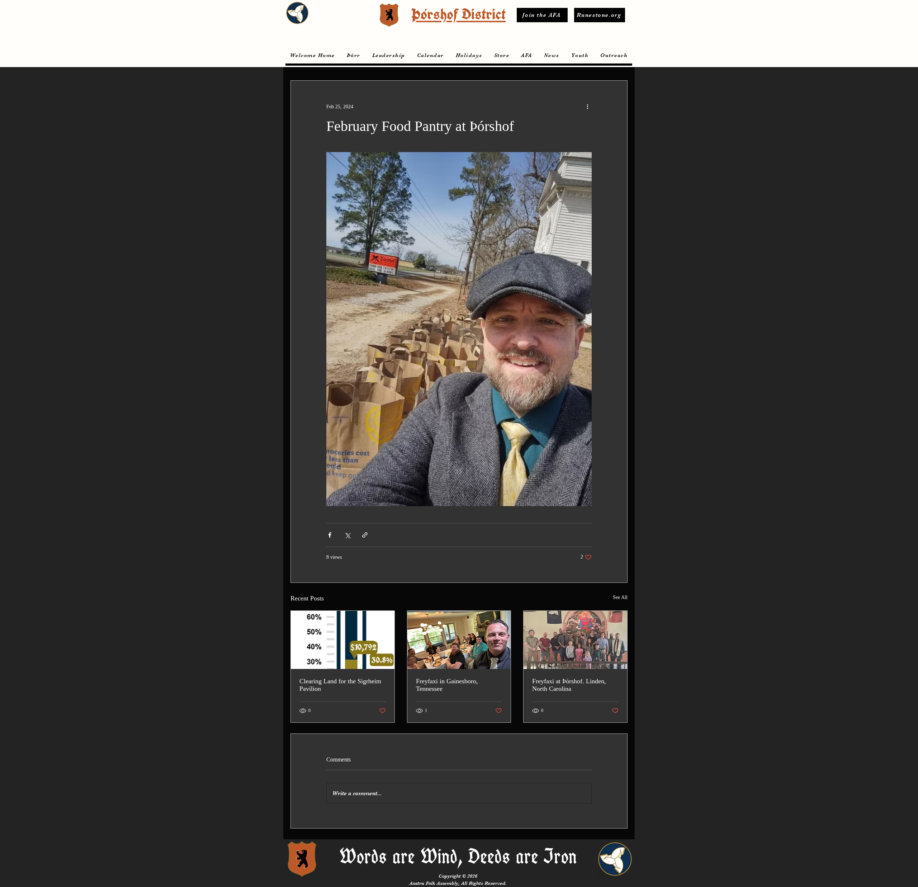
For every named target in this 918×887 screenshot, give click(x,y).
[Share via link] (364, 535)
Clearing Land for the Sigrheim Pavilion (340, 685)
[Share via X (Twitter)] (347, 535)
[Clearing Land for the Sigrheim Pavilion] (342, 640)
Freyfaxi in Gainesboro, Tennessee (447, 685)
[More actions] (587, 106)
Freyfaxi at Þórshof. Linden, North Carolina (569, 685)
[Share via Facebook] (329, 535)
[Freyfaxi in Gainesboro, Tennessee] (459, 640)
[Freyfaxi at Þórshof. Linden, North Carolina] (575, 640)
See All (620, 597)
